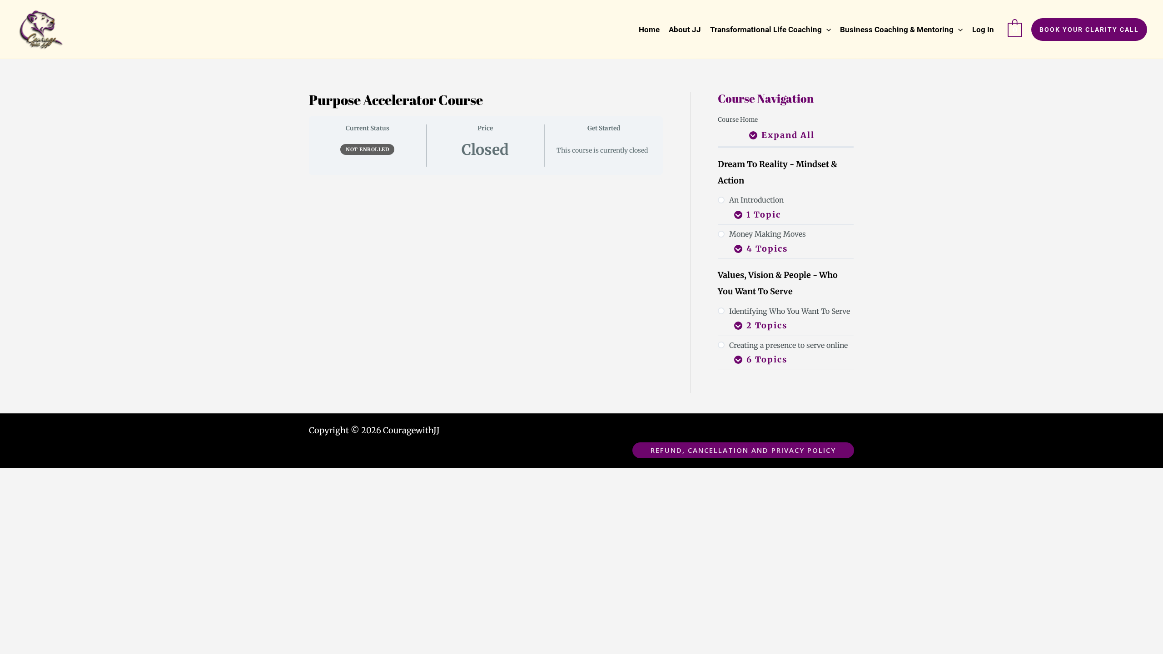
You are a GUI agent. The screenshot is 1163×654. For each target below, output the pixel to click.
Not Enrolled (367, 149)
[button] (770, 29)
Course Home (738, 120)
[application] (826, 29)
